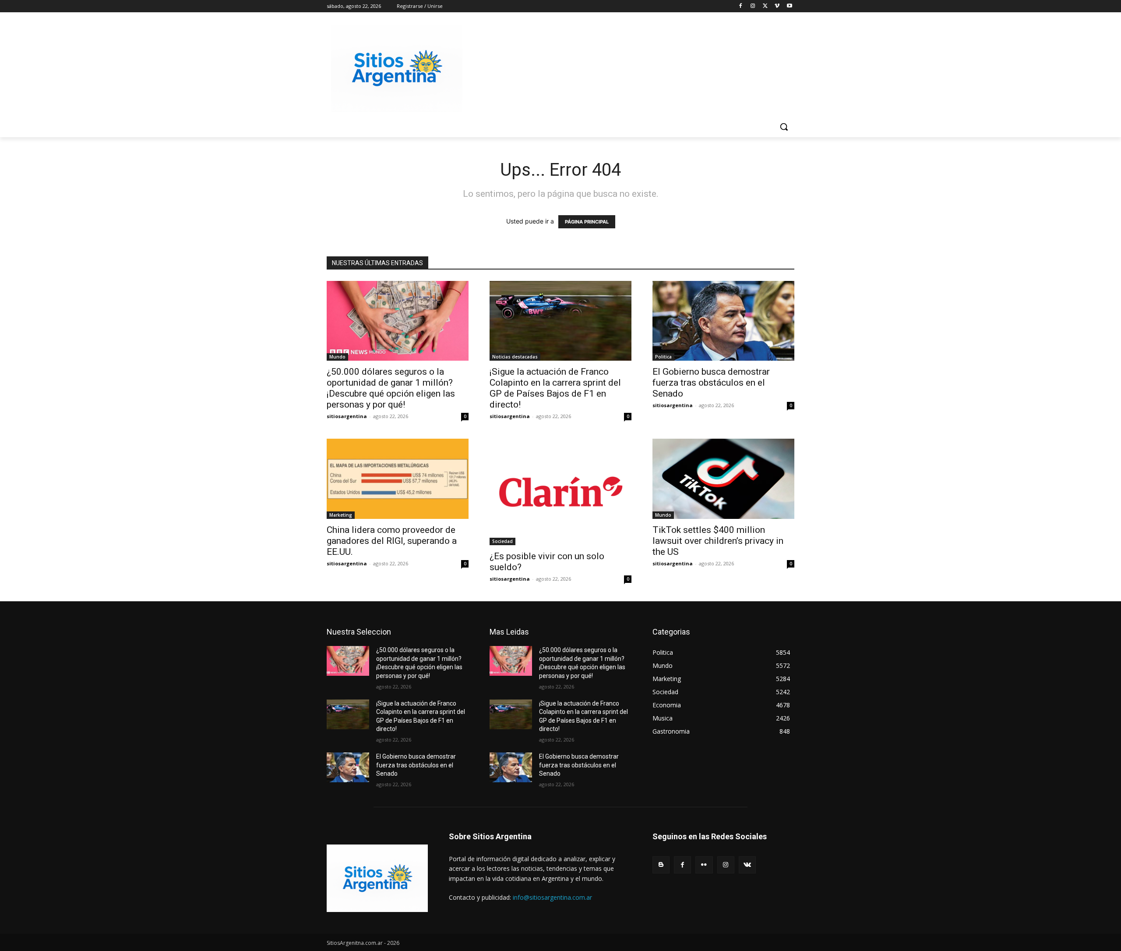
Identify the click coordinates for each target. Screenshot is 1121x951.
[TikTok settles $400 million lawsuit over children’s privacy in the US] (723, 478)
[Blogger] (661, 864)
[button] (783, 126)
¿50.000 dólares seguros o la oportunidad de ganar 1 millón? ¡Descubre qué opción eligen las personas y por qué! (391, 388)
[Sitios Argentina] (397, 68)
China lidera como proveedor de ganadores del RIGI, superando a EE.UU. (392, 541)
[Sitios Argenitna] (377, 878)
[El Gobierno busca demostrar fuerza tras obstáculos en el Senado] (723, 321)
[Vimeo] (777, 6)
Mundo (337, 357)
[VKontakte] (747, 864)
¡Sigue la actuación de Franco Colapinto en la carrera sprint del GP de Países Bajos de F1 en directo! (555, 388)
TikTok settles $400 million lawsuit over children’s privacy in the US (717, 541)
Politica (663, 357)
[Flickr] (703, 864)
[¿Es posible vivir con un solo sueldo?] (560, 492)
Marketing (340, 515)
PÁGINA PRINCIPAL (587, 222)
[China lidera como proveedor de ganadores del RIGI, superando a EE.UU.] (398, 478)
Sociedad (502, 541)
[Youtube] (789, 6)
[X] (765, 6)
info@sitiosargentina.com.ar (552, 897)
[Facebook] (741, 6)
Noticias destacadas (515, 357)
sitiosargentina (347, 416)
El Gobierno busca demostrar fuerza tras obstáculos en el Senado (711, 382)
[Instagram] (753, 6)
